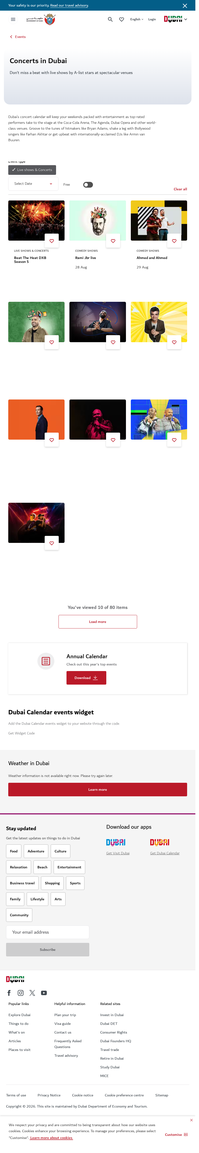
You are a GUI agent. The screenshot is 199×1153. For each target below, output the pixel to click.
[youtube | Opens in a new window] (44, 993)
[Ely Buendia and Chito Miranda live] (36, 523)
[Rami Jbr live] (97, 220)
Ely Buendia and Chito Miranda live (31, 562)
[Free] (88, 185)
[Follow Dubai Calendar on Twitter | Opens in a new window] (32, 993)
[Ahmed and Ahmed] (159, 220)
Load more (97, 622)
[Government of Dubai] (41, 19)
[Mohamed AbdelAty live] (97, 419)
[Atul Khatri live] (159, 322)
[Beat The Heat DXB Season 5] (36, 220)
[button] (176, 1134)
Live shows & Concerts (34, 170)
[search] (110, 19)
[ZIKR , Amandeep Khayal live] (97, 322)
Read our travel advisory (69, 5)
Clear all (180, 189)
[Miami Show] (159, 419)
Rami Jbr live (85, 258)
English (135, 19)
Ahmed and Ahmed (152, 258)
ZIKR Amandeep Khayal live (97, 359)
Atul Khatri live (149, 359)
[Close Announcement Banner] (185, 5)
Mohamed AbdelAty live (94, 457)
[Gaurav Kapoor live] (36, 322)
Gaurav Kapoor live (29, 359)
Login (152, 19)
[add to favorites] (52, 241)
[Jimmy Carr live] (36, 419)
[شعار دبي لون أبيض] (20, 980)
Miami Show (147, 457)
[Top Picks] (121, 19)
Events (20, 37)
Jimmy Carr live (26, 457)
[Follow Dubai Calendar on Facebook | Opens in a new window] (9, 993)
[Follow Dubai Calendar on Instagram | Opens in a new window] (21, 993)
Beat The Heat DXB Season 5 (30, 260)
